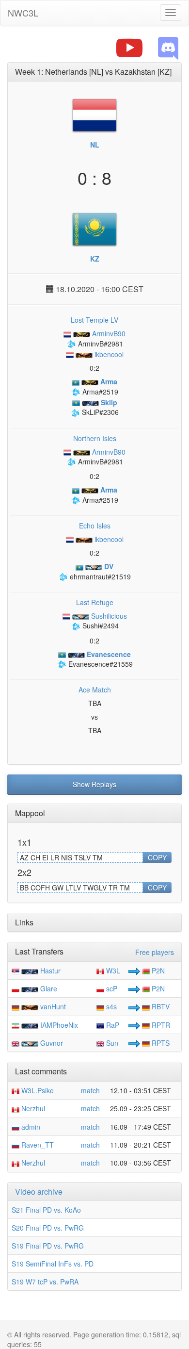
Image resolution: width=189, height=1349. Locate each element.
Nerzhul (32, 1108)
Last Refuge (94, 602)
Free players (154, 952)
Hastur (50, 970)
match (90, 1090)
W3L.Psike (36, 1090)
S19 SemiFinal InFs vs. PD (53, 1263)
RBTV (160, 1006)
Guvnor (51, 1043)
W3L (112, 970)
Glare (48, 988)
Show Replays (94, 784)
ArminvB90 (108, 333)
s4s (110, 1006)
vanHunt (53, 1006)
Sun (111, 1043)
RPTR (160, 1025)
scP (110, 988)
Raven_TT (36, 1145)
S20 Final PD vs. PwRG (48, 1228)
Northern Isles (94, 438)
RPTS (160, 1043)
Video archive (39, 1191)
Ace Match (95, 689)
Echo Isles (94, 525)
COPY (157, 857)
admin (29, 1127)
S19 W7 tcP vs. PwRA (45, 1281)
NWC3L (23, 12)
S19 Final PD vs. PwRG (48, 1245)
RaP (111, 1025)
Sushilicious (108, 616)
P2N (157, 970)
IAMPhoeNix (59, 1025)
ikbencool (108, 354)
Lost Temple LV (94, 320)
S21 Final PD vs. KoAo (46, 1210)
